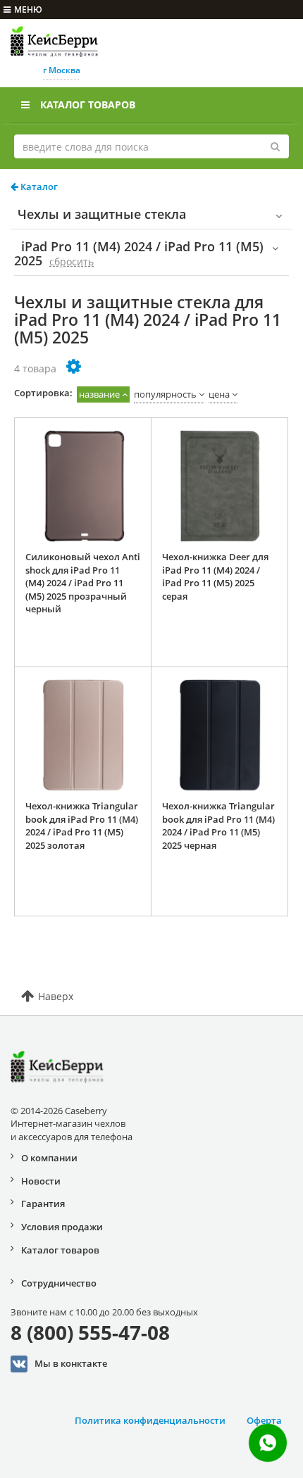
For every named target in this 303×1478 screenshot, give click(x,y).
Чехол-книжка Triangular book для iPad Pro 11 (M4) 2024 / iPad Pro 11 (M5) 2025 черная (218, 826)
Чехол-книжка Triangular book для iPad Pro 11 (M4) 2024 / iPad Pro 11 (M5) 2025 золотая (81, 826)
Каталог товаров (87, 104)
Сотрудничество (59, 1283)
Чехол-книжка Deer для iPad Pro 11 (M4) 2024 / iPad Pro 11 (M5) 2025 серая (215, 576)
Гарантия (43, 1203)
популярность (165, 394)
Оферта (264, 1420)
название (99, 394)
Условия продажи (62, 1226)
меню (28, 9)
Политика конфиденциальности (150, 1420)
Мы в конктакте (71, 1363)
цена (219, 394)
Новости (41, 1181)
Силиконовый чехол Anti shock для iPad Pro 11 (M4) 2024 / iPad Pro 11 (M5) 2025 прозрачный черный (82, 582)
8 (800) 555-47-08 (90, 1332)
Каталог (38, 186)
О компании (49, 1157)
